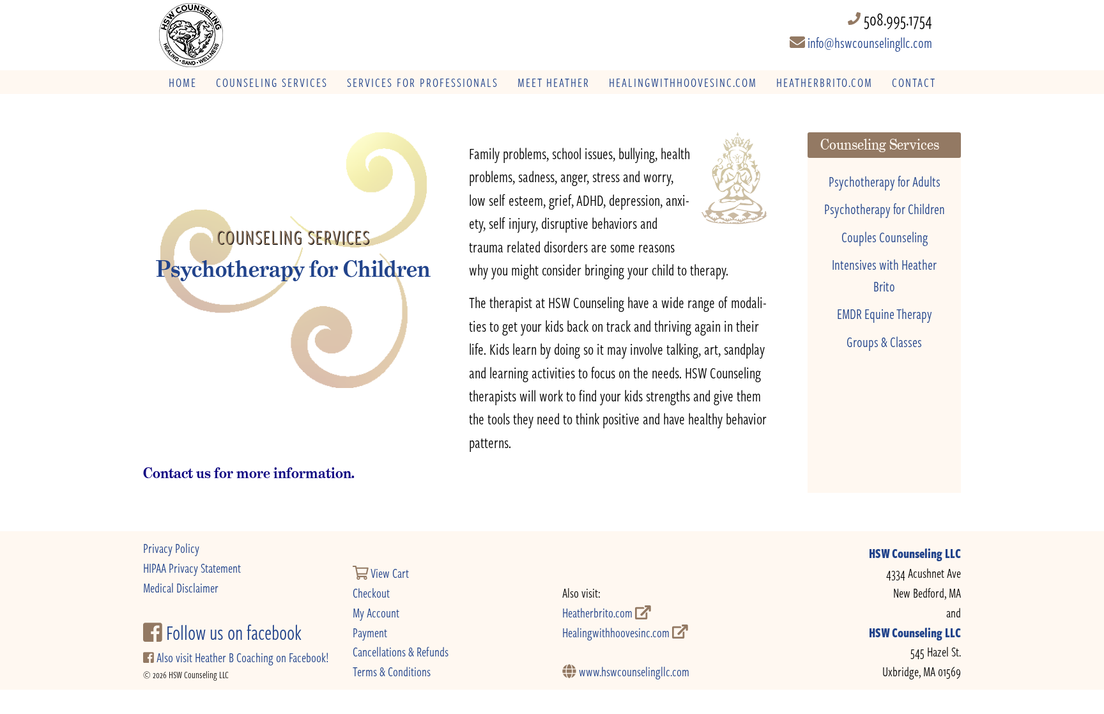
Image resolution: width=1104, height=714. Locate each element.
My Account (376, 612)
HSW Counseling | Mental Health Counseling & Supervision (245, 35)
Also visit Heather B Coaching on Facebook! (241, 657)
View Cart (389, 573)
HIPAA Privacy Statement (192, 568)
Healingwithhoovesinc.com (617, 632)
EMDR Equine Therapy (884, 313)
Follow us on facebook (232, 632)
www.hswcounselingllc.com (632, 671)
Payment (370, 632)
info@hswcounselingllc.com (868, 42)
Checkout (371, 593)
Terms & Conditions (392, 671)
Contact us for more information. (249, 473)
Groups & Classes (884, 341)
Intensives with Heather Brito (884, 275)
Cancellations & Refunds (400, 651)
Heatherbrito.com (598, 612)
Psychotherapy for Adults (884, 181)
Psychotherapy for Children (884, 208)
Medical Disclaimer (180, 587)
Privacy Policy (171, 548)
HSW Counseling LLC (915, 553)
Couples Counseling (884, 236)
